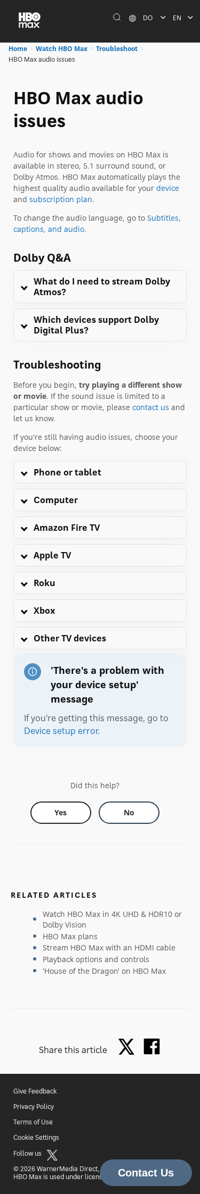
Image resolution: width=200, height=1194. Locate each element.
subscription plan (60, 199)
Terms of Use (33, 1121)
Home (18, 48)
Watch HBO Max (61, 48)
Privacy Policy (33, 1106)
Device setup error (61, 731)
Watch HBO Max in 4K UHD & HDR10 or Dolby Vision (112, 919)
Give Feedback (35, 1091)
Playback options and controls (96, 959)
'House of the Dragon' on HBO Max (104, 971)
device (167, 188)
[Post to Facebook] (152, 1046)
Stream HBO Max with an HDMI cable (109, 947)
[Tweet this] (129, 1047)
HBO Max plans (70, 936)
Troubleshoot (117, 48)
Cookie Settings (36, 1137)
